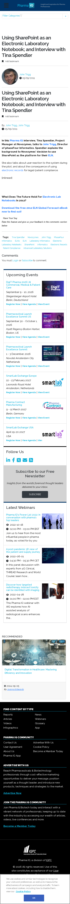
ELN (50, 155)
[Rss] (31, 461)
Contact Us (9, 742)
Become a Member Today (48, 751)
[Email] (25, 461)
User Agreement (12, 746)
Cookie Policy (41, 746)
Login (15, 260)
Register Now (13, 304)
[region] (35, 889)
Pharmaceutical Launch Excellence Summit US (19, 315)
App (37, 727)
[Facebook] (14, 461)
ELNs (17, 241)
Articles (7, 719)
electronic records (12, 170)
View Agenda (29, 304)
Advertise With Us (43, 742)
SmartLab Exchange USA (19, 427)
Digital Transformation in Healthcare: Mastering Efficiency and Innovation (31, 671)
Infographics (10, 727)
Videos (7, 723)
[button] (35, 16)
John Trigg (25, 74)
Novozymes (33, 237)
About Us (8, 751)
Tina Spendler (18, 237)
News (38, 714)
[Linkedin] (8, 461)
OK (33, 898)
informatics (42, 244)
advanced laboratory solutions (37, 248)
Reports (8, 714)
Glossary (40, 723)
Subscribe (27, 260)
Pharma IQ (16, 140)
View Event (43, 304)
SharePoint (29, 244)
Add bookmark (12, 61)
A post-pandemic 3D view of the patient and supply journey (23, 550)
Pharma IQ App (12, 755)
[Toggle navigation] (6, 6)
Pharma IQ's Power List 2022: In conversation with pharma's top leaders (23, 517)
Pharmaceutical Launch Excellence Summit (19, 348)
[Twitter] (19, 461)
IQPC (49, 860)
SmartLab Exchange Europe (21, 376)
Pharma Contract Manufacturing (15, 403)
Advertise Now (12, 793)
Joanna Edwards (15, 689)
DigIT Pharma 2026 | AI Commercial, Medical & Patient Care (23, 285)
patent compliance (12, 248)
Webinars (40, 719)
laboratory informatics (40, 241)
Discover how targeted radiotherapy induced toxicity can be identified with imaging (22, 587)
